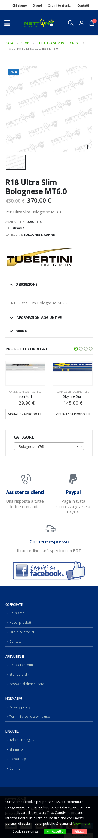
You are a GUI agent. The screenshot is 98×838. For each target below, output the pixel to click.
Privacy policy (19, 707)
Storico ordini (19, 674)
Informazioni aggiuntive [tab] (38, 317)
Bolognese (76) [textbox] (47, 446)
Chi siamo (19, 5)
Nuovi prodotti (20, 622)
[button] (76, 348)
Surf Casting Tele (30, 391)
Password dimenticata (26, 684)
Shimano (16, 749)
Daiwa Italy (17, 759)
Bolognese (33, 234)
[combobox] (49, 446)
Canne (49, 234)
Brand (37, 5)
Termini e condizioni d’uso (29, 716)
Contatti (83, 5)
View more (82, 823)
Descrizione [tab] (26, 284)
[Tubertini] (39, 257)
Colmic (14, 768)
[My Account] (81, 23)
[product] (25, 367)
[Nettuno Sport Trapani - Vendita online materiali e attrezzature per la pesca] (39, 22)
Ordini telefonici (59, 5)
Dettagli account (21, 665)
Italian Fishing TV (22, 740)
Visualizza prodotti (25, 414)
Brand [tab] (21, 330)
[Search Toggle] (70, 22)
